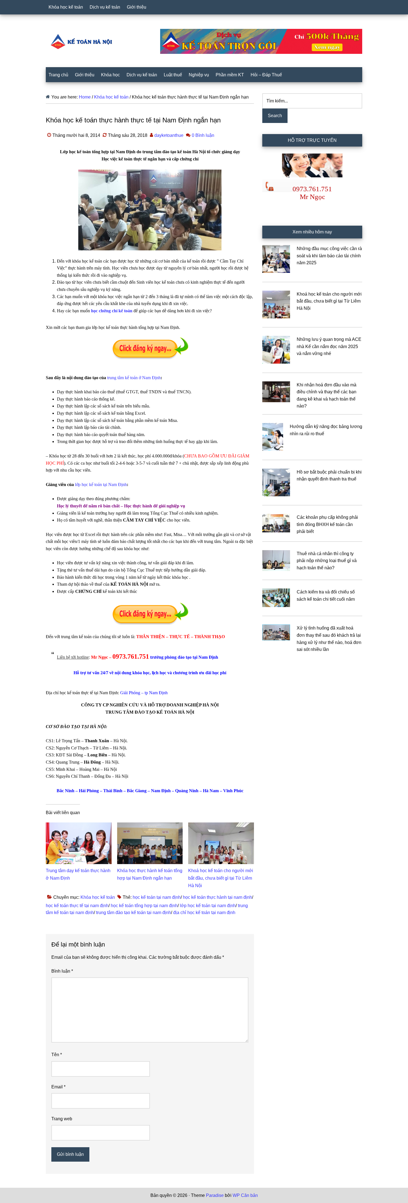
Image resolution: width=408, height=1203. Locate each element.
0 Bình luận (203, 135)
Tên (56, 1054)
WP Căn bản (245, 1195)
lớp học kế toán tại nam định (208, 905)
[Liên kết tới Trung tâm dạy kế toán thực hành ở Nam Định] (79, 826)
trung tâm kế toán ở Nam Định (134, 377)
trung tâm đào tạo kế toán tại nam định (133, 912)
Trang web (61, 1118)
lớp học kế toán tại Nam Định (101, 484)
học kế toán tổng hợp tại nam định (144, 905)
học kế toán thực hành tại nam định (217, 897)
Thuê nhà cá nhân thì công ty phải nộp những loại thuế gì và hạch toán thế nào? (327, 560)
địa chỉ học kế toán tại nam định (204, 912)
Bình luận (62, 971)
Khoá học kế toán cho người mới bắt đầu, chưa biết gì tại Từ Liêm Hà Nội (220, 878)
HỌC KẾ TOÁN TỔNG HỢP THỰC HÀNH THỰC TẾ (83, 41)
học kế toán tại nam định (157, 897)
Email (58, 1086)
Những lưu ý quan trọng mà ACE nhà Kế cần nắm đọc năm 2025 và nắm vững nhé (329, 346)
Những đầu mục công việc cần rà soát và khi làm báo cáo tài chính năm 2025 (329, 255)
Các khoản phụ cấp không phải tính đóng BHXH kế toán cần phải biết (327, 524)
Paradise (215, 1195)
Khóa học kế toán (97, 897)
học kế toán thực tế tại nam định (77, 905)
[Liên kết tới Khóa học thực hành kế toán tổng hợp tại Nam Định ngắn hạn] (150, 826)
